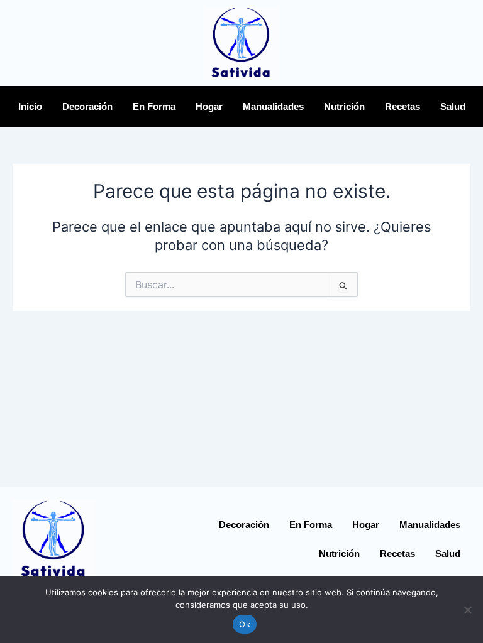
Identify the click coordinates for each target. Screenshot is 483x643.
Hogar (209, 107)
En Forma (154, 107)
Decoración (87, 107)
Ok (244, 624)
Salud (452, 107)
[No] (467, 609)
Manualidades (273, 107)
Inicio (30, 107)
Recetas (402, 107)
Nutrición (344, 107)
